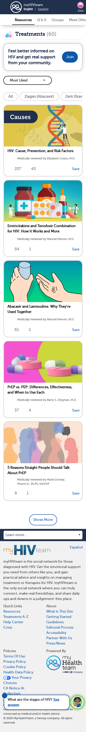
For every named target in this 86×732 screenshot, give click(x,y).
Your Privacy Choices (17, 680)
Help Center (13, 622)
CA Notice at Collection (13, 691)
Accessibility (56, 633)
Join (81, 10)
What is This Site (59, 611)
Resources (23, 20)
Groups (58, 20)
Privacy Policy (14, 662)
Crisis (7, 627)
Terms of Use (14, 656)
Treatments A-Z (15, 617)
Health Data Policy (18, 672)
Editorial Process (59, 627)
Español (43, 9)
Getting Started (58, 617)
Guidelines (55, 622)
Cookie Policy (14, 667)
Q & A (41, 20)
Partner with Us (59, 638)
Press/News (55, 643)
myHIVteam (33, 5)
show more (43, 520)
